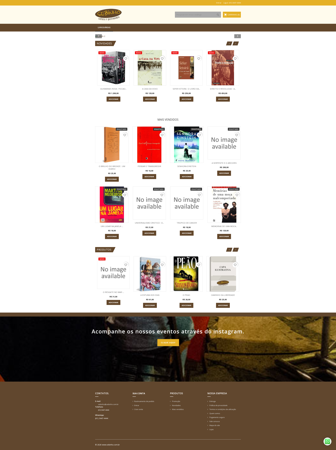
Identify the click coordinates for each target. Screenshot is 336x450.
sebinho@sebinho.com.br (108, 404)
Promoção (176, 401)
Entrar (136, 405)
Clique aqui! (168, 342)
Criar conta (138, 409)
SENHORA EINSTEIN (186, 166)
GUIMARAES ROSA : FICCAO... (113, 88)
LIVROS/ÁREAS (104, 27)
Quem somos (214, 413)
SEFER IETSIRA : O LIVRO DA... (186, 88)
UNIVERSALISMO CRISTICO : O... (149, 222)
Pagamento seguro (217, 417)
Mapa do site (214, 425)
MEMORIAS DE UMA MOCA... (224, 226)
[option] (168, 36)
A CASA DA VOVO (150, 88)
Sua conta (139, 393)
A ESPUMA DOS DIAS (149, 295)
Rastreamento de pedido (144, 401)
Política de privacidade (218, 405)
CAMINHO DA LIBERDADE (223, 295)
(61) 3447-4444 (235, 3)
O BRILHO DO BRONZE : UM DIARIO (112, 167)
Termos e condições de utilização (222, 409)
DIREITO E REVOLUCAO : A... (223, 88)
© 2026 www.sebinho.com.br (107, 444)
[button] (106, 36)
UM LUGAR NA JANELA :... (112, 226)
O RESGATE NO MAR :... (113, 292)
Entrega (212, 401)
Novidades (176, 405)
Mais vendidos (178, 409)
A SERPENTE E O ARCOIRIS (224, 163)
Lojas (211, 429)
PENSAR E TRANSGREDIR (149, 166)
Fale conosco (214, 421)
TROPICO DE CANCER (187, 222)
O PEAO (186, 295)
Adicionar (113, 99)
